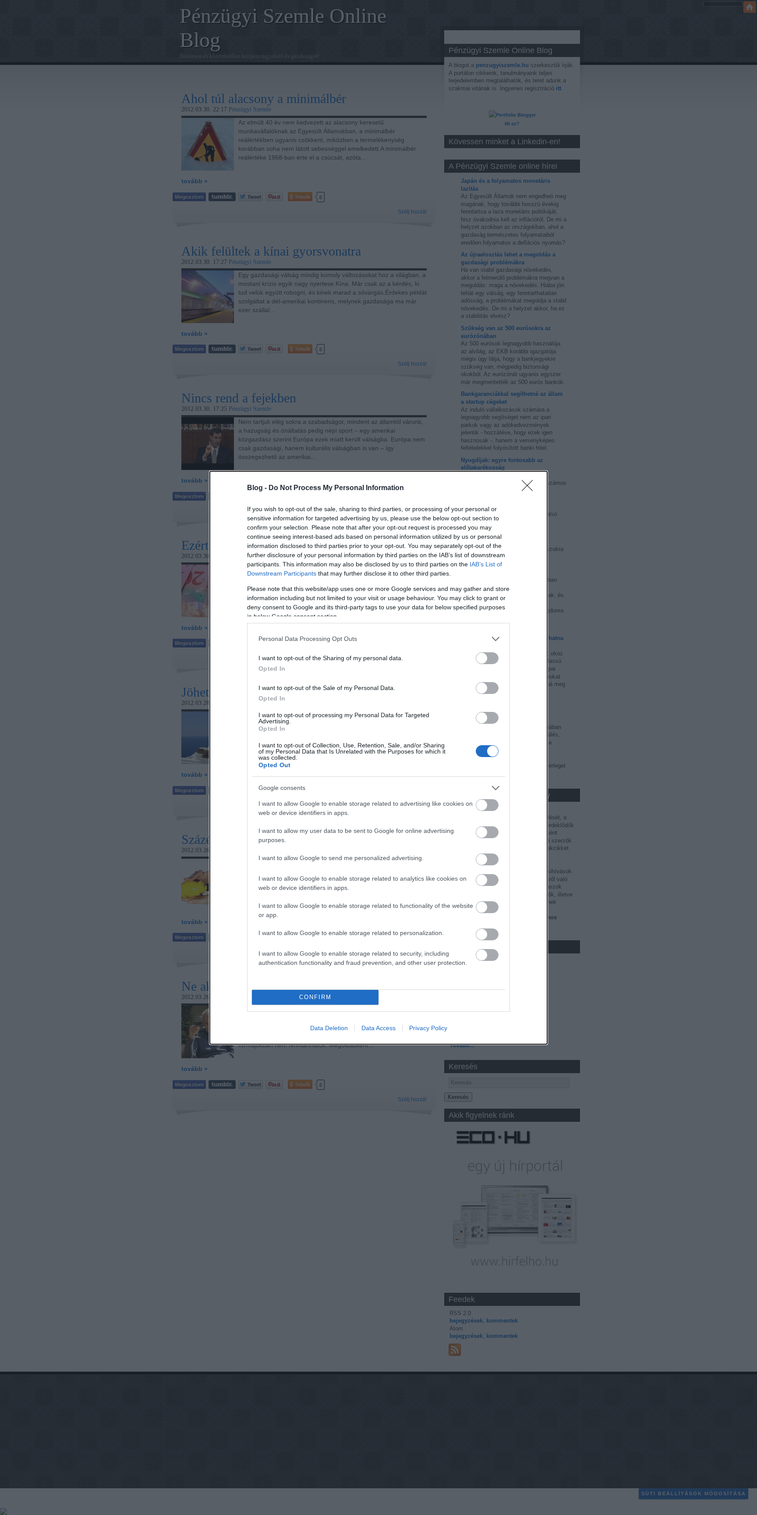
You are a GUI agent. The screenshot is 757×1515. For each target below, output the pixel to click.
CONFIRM (315, 997)
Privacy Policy (428, 1027)
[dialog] (378, 757)
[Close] (530, 488)
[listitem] (378, 639)
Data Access (378, 1027)
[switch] (487, 658)
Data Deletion (329, 1027)
